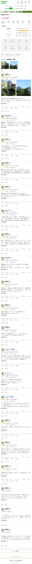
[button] (5, 65)
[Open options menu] (30, 74)
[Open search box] (2, 54)
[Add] (29, 15)
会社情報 (11, 560)
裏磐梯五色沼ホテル (6, 14)
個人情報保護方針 (19, 560)
